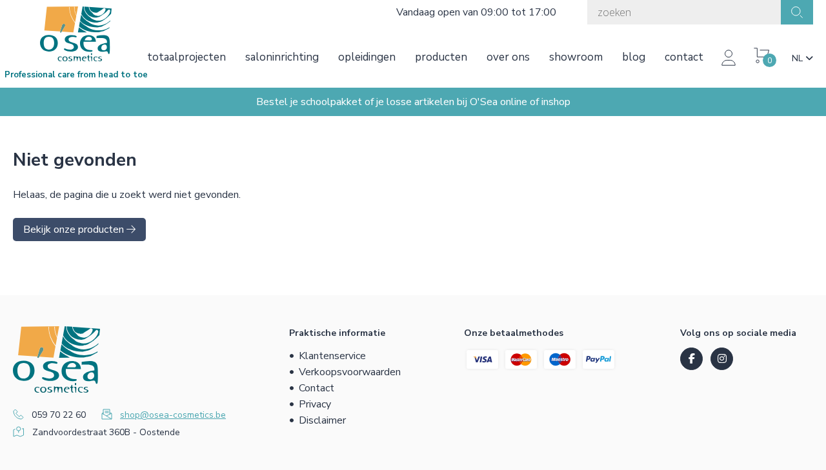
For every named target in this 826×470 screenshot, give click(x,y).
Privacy (315, 404)
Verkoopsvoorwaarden (350, 372)
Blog (633, 57)
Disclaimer (322, 420)
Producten (441, 57)
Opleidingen (367, 57)
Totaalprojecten (186, 57)
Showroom (576, 57)
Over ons (508, 57)
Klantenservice (332, 356)
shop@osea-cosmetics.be (173, 415)
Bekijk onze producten (74, 229)
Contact (684, 57)
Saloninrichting (282, 57)
